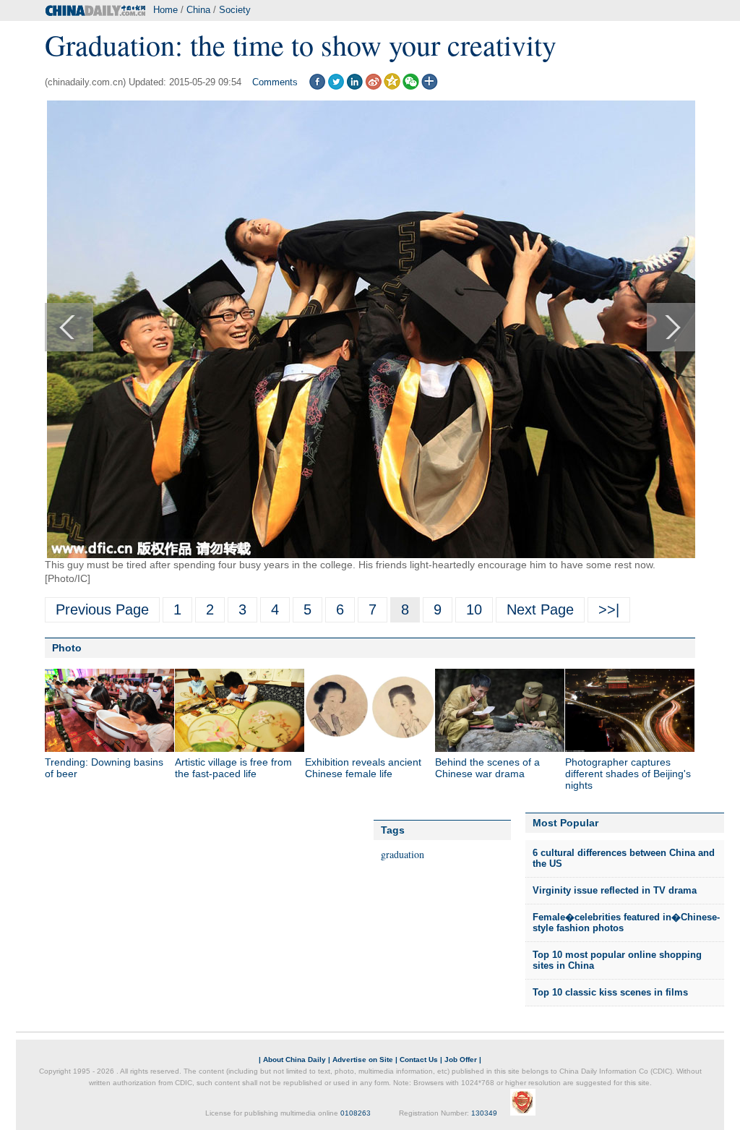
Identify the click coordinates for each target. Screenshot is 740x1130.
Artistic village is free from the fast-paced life (233, 767)
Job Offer (460, 1059)
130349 (484, 1113)
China (198, 9)
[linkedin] (354, 86)
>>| (608, 609)
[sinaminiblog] (373, 86)
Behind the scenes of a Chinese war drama (487, 767)
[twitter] (335, 86)
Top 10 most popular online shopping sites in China (617, 960)
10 (474, 609)
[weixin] (411, 86)
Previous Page (102, 609)
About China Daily (294, 1059)
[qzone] (392, 86)
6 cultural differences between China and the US (624, 858)
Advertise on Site (362, 1059)
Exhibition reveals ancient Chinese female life (363, 767)
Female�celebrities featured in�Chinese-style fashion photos (626, 923)
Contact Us (419, 1059)
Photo (67, 648)
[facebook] (317, 86)
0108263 (355, 1113)
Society (235, 9)
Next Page (540, 609)
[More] (429, 86)
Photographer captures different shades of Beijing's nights (628, 773)
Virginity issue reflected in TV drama (615, 890)
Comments (275, 82)
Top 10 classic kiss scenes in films (610, 992)
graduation (402, 854)
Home (165, 9)
